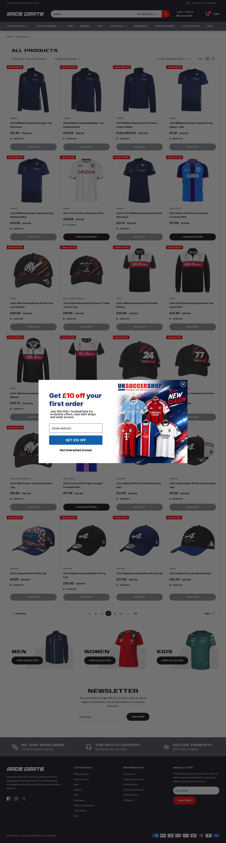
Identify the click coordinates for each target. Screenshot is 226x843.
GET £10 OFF (76, 440)
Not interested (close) (76, 450)
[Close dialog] (183, 384)
